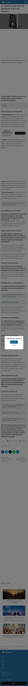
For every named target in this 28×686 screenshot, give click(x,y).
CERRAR (14, 345)
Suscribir (14, 342)
